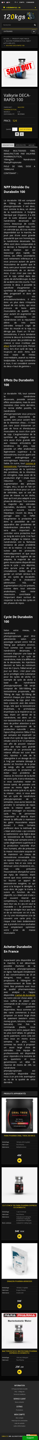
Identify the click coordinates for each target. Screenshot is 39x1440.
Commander (30, 2)
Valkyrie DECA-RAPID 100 (15, 45)
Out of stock (25, 129)
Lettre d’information (19, 1426)
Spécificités (21, 145)
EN (9, 2)
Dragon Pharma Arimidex (19, 1281)
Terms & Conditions (19, 1394)
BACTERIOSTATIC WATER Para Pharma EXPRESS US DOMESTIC (19, 1352)
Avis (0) (31, 145)
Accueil (6, 39)
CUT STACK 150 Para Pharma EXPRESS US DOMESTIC (19, 1206)
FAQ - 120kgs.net (19, 1392)
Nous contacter (19, 1402)
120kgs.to (5, 1436)
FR (4, 2)
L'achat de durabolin (25, 995)
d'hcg (6, 346)
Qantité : (9, 129)
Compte (21, 2)
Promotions (19, 1410)
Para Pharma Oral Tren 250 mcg (19, 1135)
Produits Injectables (20, 39)
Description (8, 145)
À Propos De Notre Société (19, 1389)
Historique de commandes (19, 1421)
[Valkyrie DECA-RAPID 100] (19, 69)
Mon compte (19, 1418)
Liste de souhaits (19, 1423)
